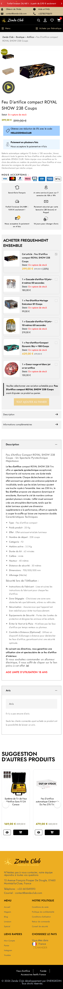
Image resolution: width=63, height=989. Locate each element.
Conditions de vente (40, 907)
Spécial (7, 926)
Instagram (8, 950)
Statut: (4, 114)
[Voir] (7, 829)
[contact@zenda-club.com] (2, 13)
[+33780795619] (34, 13)
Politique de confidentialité (43, 911)
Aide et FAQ (43, 9)
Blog (6, 916)
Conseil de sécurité (40, 926)
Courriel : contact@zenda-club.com (23, 893)
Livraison (7, 921)
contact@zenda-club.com (16, 13)
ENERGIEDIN (54, 981)
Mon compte (9, 940)
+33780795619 (45, 13)
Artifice (30, 37)
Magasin (7, 911)
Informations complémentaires (17, 424)
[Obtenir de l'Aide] (2, 9)
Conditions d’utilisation (41, 916)
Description (8, 414)
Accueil (7, 907)
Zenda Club (8, 37)
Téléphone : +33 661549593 (19, 889)
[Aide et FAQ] (34, 9)
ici (27, 666)
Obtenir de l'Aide (13, 9)
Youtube (7, 955)
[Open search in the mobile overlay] (38, 20)
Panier (6, 945)
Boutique (20, 37)
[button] (1, 3)
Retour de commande (41, 921)
